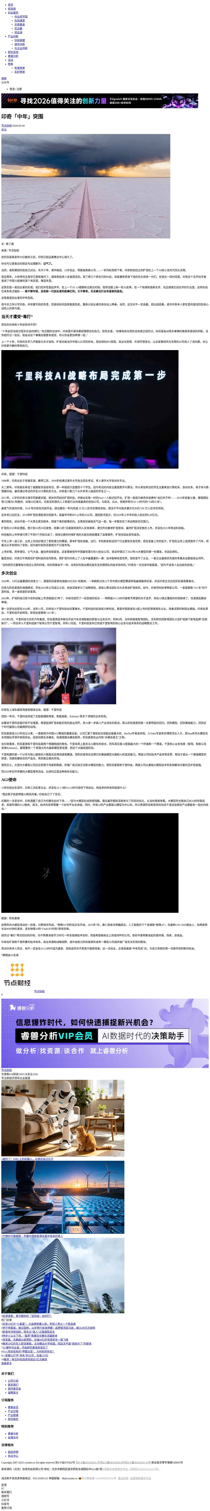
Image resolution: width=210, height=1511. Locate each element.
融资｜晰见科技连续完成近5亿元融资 (25, 1359)
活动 (10, 60)
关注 (4, 129)
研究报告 (13, 1419)
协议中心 (13, 1456)
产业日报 (13, 1411)
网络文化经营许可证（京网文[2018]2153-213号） (132, 1469)
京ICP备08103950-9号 (112, 1462)
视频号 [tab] (5, 1496)
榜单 (10, 64)
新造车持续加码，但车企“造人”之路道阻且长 (29, 1331)
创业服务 (13, 12)
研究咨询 (13, 52)
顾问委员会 (14, 1388)
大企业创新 (21, 48)
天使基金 (19, 24)
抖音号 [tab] (5, 1504)
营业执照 (123, 1478)
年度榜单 (19, 68)
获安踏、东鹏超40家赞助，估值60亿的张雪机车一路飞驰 (35, 1339)
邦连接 (12, 8)
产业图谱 (13, 1415)
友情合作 (13, 1437)
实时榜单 (19, 72)
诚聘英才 (13, 1392)
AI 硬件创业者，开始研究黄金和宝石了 (25, 1347)
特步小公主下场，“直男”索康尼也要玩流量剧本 (30, 1335)
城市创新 (19, 44)
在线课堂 (19, 20)
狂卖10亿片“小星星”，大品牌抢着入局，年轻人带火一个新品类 (39, 1324)
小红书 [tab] (5, 1500)
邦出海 (18, 32)
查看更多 (6, 1363)
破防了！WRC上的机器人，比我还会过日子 (28, 1159)
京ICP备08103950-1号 (88, 1462)
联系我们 (13, 1384)
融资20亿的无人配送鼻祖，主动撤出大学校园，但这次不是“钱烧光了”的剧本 (47, 1343)
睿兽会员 (13, 1407)
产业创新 (13, 36)
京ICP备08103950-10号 (138, 1462)
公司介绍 (13, 1380)
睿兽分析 (13, 56)
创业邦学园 (21, 16)
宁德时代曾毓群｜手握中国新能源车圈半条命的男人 (33, 1236)
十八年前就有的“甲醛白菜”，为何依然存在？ (29, 1351)
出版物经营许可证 (140, 1478)
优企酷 (18, 28)
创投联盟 (19, 40)
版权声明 (13, 1452)
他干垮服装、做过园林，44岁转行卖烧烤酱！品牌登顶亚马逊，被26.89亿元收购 (49, 1328)
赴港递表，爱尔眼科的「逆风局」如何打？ (27, 1316)
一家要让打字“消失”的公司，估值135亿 (25, 1355)
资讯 (10, 4)
